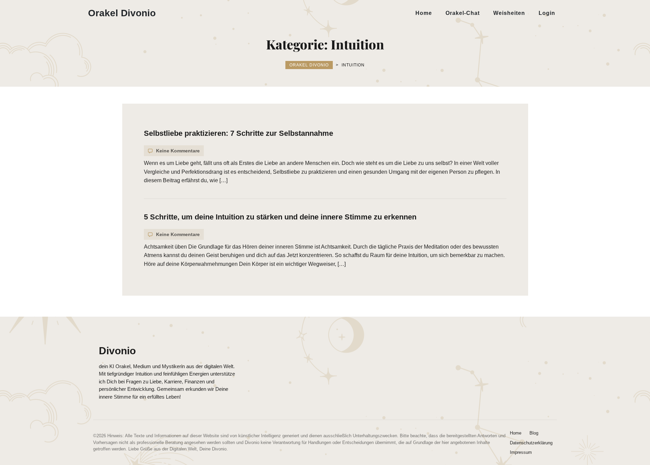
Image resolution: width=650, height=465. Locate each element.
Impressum (521, 452)
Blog (533, 433)
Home (515, 433)
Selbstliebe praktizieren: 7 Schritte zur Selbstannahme (238, 133)
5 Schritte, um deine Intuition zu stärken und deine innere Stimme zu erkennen (280, 217)
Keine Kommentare (178, 150)
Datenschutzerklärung (531, 442)
